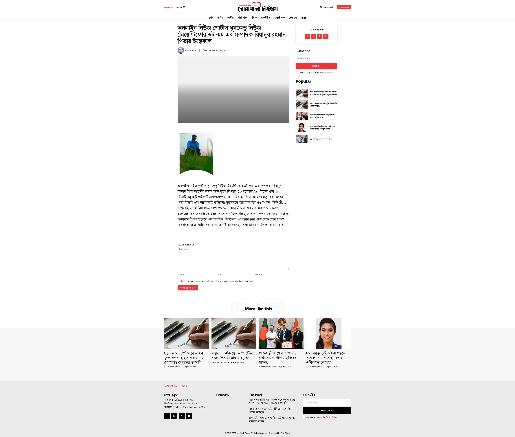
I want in (314, 66)
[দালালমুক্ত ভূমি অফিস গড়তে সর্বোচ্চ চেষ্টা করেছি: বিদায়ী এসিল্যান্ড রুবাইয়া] (302, 127)
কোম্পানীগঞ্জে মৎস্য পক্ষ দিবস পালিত (321, 139)
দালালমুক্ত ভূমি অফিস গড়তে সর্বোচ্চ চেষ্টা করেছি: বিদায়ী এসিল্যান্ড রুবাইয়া (322, 127)
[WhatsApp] (325, 36)
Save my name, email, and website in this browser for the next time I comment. (217, 281)
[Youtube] (189, 416)
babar (193, 50)
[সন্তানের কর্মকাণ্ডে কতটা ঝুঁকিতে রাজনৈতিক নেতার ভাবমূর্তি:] (302, 104)
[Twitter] (313, 36)
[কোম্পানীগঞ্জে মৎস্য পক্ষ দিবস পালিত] (302, 139)
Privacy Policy (326, 72)
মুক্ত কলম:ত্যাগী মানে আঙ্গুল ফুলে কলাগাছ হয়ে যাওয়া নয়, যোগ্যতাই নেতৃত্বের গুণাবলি (323, 93)
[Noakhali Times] (258, 6)
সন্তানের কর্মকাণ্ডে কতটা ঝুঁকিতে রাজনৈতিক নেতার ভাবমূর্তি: (233, 355)
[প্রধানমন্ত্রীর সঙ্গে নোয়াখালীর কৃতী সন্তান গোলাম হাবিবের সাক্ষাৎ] (302, 116)
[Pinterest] (319, 36)
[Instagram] (174, 416)
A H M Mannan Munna (172, 367)
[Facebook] (307, 36)
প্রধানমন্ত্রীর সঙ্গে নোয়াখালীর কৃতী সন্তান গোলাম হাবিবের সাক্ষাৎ (322, 116)
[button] (181, 7)
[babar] (181, 50)
